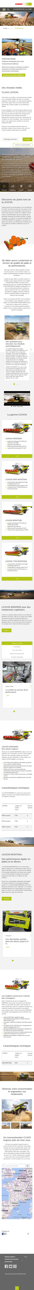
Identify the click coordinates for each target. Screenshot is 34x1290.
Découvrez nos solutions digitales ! (13, 75)
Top (25, 1256)
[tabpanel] (17, 348)
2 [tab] (15, 960)
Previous (3, 349)
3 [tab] (19, 384)
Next (31, 349)
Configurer (27, 139)
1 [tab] (14, 384)
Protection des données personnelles (11, 1260)
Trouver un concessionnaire (22, 145)
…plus (17, 456)
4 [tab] (21, 960)
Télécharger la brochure (10, 139)
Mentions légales (10, 1256)
